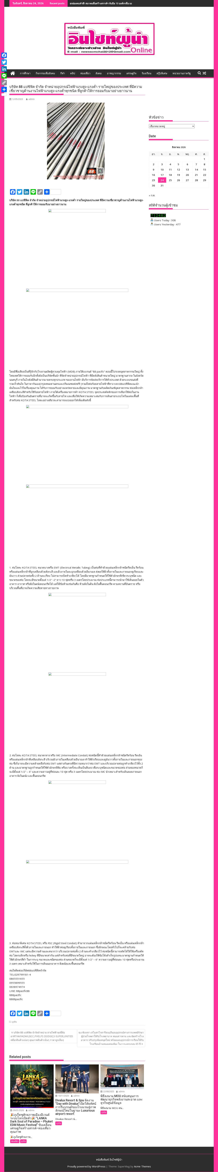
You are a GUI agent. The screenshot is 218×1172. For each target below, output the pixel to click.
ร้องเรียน (146, 73)
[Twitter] (4, 62)
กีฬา (62, 73)
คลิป (72, 73)
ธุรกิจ (14, 1021)
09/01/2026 (18, 1110)
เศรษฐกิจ (131, 73)
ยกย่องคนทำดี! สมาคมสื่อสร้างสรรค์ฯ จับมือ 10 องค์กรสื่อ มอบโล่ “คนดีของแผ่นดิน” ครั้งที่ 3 (117, 3)
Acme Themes (142, 1166)
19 (178, 175)
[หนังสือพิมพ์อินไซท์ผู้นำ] (12, 72)
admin (31, 99)
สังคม (99, 73)
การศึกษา (25, 73)
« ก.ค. (152, 195)
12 (178, 169)
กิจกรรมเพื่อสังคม (45, 73)
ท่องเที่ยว (85, 73)
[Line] (4, 75)
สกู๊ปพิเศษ (162, 73)
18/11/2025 (63, 1095)
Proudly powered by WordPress (86, 1166)
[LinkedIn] (4, 69)
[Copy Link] (4, 82)
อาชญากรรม (114, 73)
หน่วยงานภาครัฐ (182, 73)
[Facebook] (4, 55)
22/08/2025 (108, 1091)
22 (204, 175)
